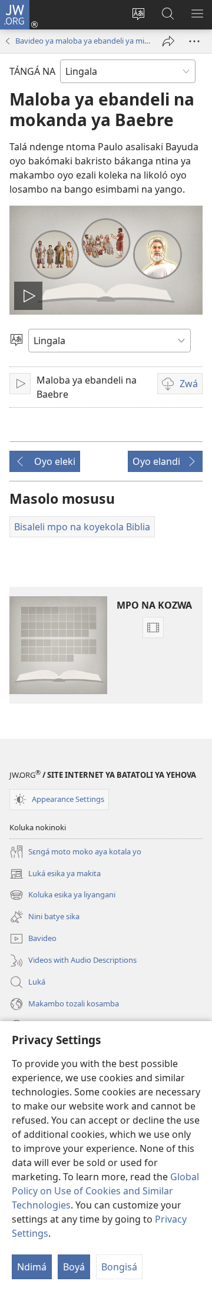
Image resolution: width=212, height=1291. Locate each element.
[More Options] (194, 41)
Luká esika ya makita (55, 874)
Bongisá (119, 1266)
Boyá (74, 1266)
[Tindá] (168, 41)
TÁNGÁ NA (32, 71)
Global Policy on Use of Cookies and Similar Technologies (105, 1190)
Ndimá (32, 1266)
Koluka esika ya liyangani (62, 895)
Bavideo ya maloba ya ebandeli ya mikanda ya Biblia (83, 40)
